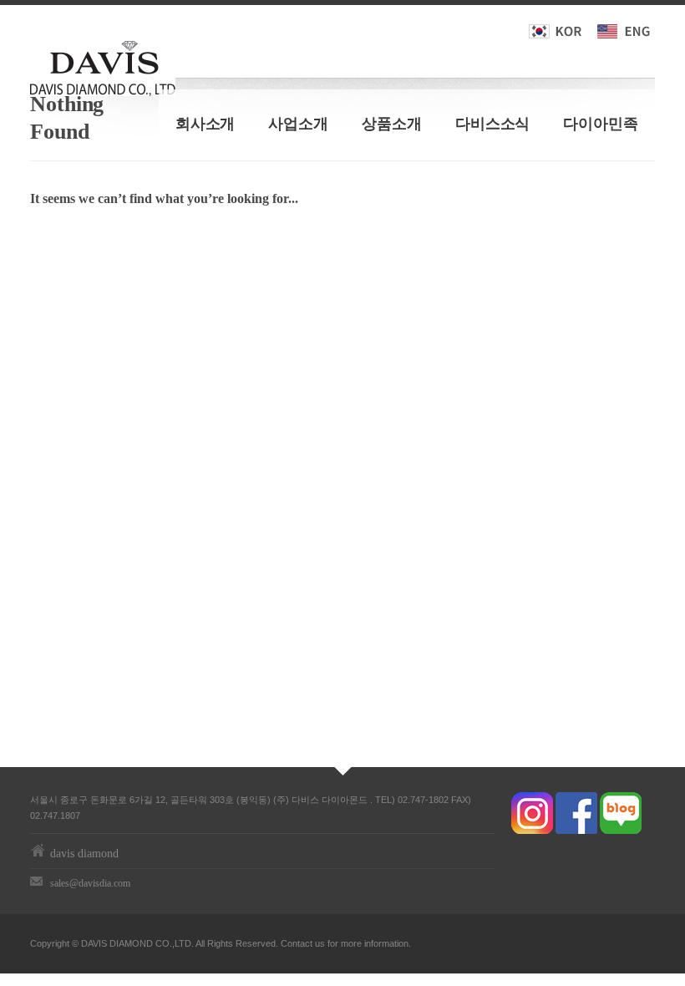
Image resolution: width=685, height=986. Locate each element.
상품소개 (392, 123)
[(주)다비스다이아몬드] (102, 65)
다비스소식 (492, 123)
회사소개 (205, 123)
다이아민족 (600, 123)
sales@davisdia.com (90, 883)
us (320, 943)
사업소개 (298, 123)
